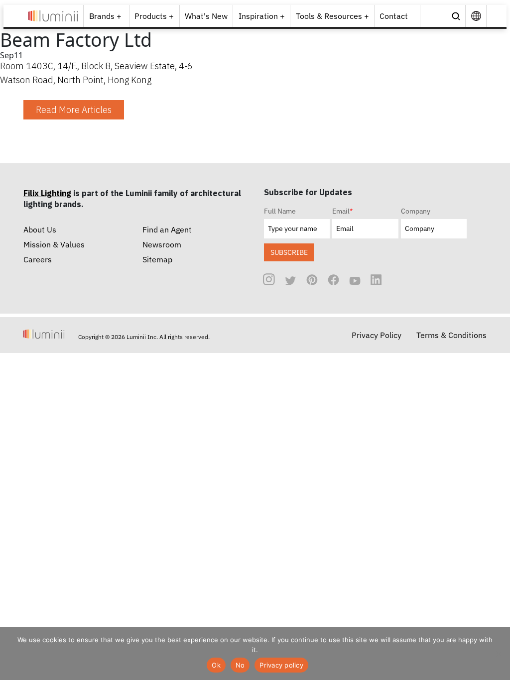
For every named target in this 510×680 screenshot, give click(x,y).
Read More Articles (74, 109)
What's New (206, 16)
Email (342, 211)
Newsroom (161, 244)
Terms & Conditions (451, 335)
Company (415, 211)
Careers (37, 259)
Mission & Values (54, 244)
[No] (498, 654)
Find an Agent (167, 229)
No (240, 665)
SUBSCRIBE (289, 252)
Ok (216, 665)
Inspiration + (262, 16)
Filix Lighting (47, 193)
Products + (154, 16)
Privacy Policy (376, 335)
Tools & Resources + (332, 16)
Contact (394, 16)
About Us (39, 229)
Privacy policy (281, 665)
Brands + (105, 16)
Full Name (280, 211)
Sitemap (157, 259)
